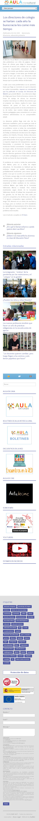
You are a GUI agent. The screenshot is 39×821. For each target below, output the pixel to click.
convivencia (7, 613)
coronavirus (16, 613)
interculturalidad (8, 645)
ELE (20, 627)
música (23, 652)
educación (7, 624)
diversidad (30, 617)
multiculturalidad (8, 648)
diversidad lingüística (22, 620)
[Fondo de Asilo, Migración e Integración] (14, 703)
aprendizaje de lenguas (24, 606)
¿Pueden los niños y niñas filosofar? (17, 300)
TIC (13, 659)
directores (6, 35)
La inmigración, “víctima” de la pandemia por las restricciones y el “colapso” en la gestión (17, 274)
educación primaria (18, 35)
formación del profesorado (11, 634)
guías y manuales (25, 634)
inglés (5, 641)
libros (16, 645)
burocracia (26, 33)
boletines (6, 610)
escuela (25, 627)
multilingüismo (8, 652)
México (17, 652)
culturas (30, 613)
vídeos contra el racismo (22, 659)
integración (22, 641)
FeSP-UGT (14, 814)
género (6, 638)
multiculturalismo (20, 648)
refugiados (28, 655)
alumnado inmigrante (10, 606)
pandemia (30, 652)
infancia (27, 638)
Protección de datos (19, 672)
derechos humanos (9, 617)
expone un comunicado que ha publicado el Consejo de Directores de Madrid (19, 92)
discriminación (21, 617)
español (18, 631)
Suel (32, 817)
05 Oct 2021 (16, 33)
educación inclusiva (17, 624)
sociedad (6, 659)
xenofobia (6, 662)
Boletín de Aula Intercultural (19, 610)
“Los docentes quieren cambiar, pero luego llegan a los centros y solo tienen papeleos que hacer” (18, 356)
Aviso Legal (16, 817)
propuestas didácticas (10, 655)
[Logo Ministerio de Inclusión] (18, 694)
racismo (20, 655)
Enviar (6, 804)
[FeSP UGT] (11, 685)
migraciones (24, 645)
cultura (24, 613)
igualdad (20, 638)
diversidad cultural (9, 620)
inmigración (13, 641)
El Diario (24, 215)
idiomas (13, 638)
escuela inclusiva (8, 631)
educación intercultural (10, 627)
